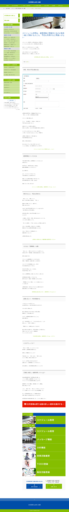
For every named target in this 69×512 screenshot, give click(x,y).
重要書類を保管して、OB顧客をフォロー (10, 44)
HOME (7, 5)
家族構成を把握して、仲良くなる (9, 46)
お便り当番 (8, 8)
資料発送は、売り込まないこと (8, 72)
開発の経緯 (6, 20)
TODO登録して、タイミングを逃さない (10, 58)
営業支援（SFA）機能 (21, 8)
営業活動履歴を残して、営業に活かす (9, 56)
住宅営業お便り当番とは (9, 15)
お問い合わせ (60, 5)
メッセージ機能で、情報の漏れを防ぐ (9, 52)
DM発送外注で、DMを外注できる (9, 29)
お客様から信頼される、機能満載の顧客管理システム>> (43, 239)
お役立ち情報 (46, 5)
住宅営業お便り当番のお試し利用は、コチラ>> (44, 57)
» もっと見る (18, 109)
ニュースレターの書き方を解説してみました (10, 106)
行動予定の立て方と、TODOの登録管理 (10, 69)
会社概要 (53, 5)
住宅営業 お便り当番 (34, 2)
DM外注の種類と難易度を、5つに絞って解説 (11, 105)
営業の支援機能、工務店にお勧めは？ (9, 102)
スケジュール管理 (14, 8)
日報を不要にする (6, 87)
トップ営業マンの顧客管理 (25, 5)
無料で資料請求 (34, 486)
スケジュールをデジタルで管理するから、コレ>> (44, 149)
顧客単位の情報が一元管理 (8, 82)
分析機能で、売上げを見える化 (8, 54)
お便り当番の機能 (15, 5)
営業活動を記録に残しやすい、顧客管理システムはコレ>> (44, 291)
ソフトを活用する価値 (37, 5)
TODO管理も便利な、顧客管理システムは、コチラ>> (44, 336)
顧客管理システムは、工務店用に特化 (9, 37)
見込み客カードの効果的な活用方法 (9, 67)
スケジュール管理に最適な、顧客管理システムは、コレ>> (44, 186)
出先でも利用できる (7, 92)
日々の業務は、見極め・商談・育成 (9, 74)
